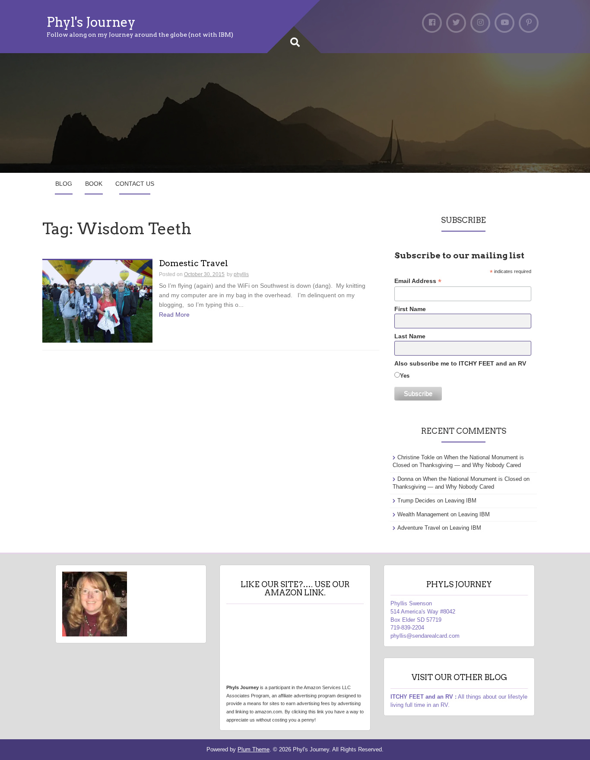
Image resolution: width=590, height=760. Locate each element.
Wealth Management (423, 514)
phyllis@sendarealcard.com (425, 636)
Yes (404, 375)
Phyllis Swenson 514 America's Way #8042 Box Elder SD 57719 (422, 611)
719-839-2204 (407, 627)
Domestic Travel (193, 263)
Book (93, 183)
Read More (174, 314)
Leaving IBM (460, 500)
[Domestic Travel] (97, 300)
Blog (63, 183)
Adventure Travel (418, 528)
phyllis (241, 274)
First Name (410, 308)
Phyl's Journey (91, 22)
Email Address (417, 281)
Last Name (409, 336)
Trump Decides (416, 500)
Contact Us (134, 183)
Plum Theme (254, 749)
